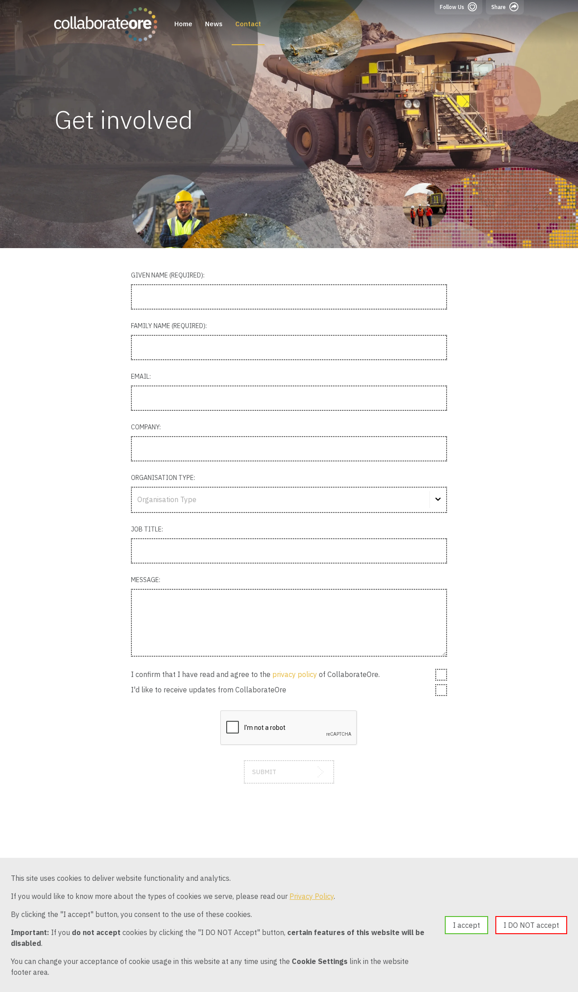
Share (498, 7)
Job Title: (147, 529)
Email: (141, 376)
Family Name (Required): (169, 326)
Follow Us (452, 7)
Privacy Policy (311, 896)
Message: (145, 580)
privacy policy (294, 674)
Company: (146, 427)
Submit (264, 772)
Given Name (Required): (168, 275)
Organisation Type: (163, 478)
